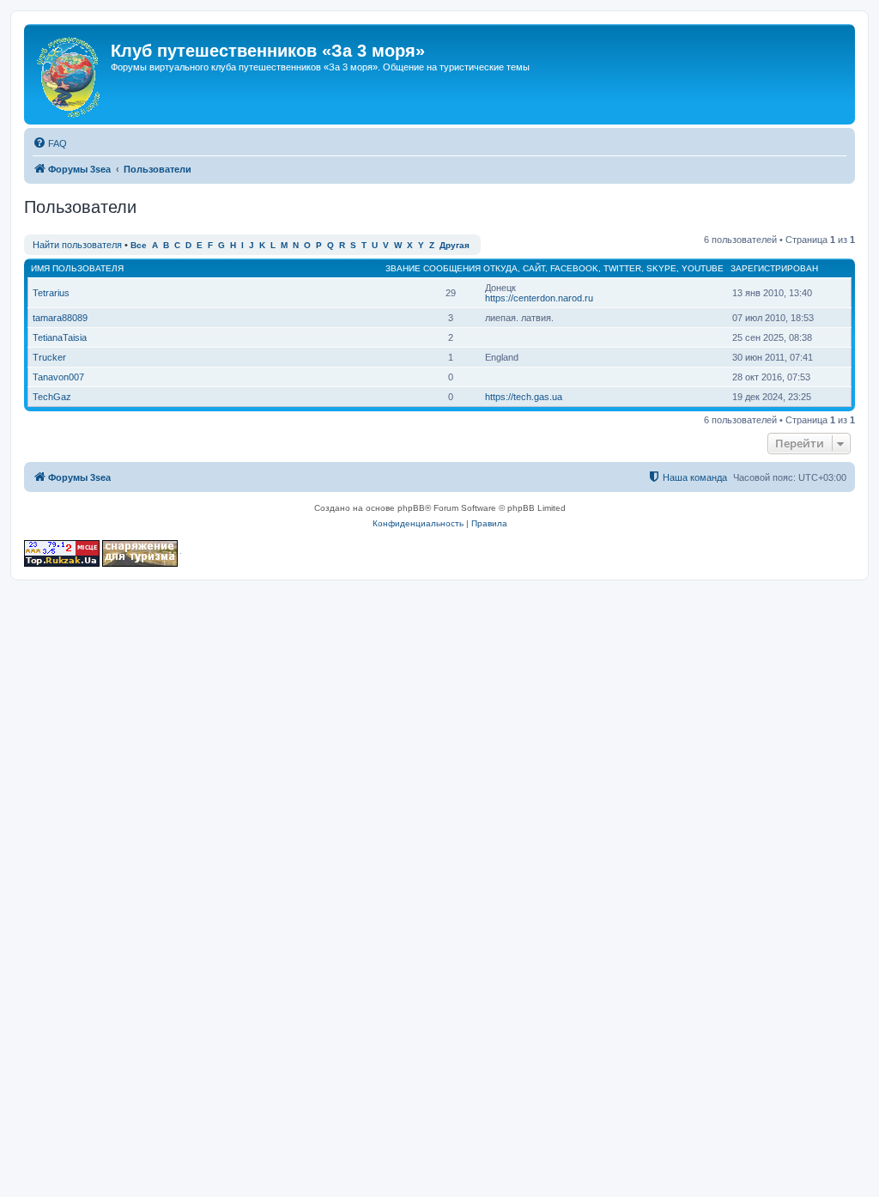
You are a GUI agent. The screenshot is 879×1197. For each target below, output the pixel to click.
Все (138, 245)
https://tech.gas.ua (523, 397)
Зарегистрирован (774, 268)
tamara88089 (60, 318)
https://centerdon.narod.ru (539, 298)
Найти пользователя (77, 245)
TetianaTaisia (60, 337)
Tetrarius (51, 293)
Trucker (49, 357)
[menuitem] (50, 143)
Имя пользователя (77, 268)
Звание (403, 268)
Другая (455, 245)
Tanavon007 (58, 377)
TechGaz (52, 397)
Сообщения (452, 268)
